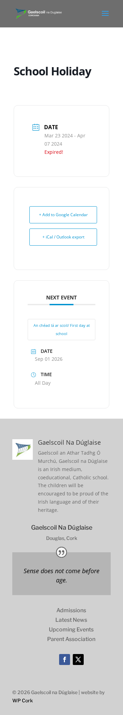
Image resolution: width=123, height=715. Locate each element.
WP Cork (22, 700)
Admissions (71, 610)
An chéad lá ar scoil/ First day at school (61, 329)
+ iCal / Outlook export (63, 237)
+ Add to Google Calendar (63, 215)
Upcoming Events (71, 629)
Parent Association (71, 639)
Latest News (71, 620)
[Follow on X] (78, 659)
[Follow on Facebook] (64, 659)
